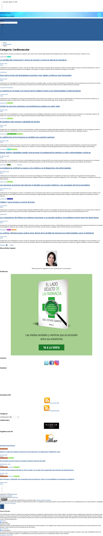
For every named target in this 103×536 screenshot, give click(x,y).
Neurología (13, 229)
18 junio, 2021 (4, 221)
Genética (9, 56)
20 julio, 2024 (3, 455)
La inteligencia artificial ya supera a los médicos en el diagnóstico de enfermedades (35, 168)
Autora (5, 29)
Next (12, 245)
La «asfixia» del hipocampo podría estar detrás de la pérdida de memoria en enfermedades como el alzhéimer (47, 233)
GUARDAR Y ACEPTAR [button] (6, 535)
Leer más (12, 503)
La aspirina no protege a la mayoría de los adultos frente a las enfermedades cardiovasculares (40, 91)
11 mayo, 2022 (4, 94)
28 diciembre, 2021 (5, 464)
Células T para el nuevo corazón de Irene (17, 202)
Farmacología (10, 87)
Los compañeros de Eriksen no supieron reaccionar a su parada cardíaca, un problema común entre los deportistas (49, 218)
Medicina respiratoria (12, 134)
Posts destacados (8, 40)
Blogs (4, 32)
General (9, 164)
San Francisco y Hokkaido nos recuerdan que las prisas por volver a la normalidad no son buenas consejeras (37, 479)
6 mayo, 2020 (3, 482)
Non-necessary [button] (4, 529)
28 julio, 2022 (3, 63)
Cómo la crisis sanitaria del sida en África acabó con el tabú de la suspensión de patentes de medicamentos (37, 470)
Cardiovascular (3, 56)
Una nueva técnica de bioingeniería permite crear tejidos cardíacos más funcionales (35, 75)
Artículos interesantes (7, 446)
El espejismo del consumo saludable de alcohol (20, 122)
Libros (5, 33)
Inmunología (10, 199)
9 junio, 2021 (3, 236)
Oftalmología (14, 164)
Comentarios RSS (54, 411)
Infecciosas (10, 467)
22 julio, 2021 (3, 205)
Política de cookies (11, 38)
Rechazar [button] (7, 503)
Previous (2, 245)
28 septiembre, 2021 (5, 188)
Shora (1, 65)
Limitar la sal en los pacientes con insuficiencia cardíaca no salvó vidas (30, 106)
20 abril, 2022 (3, 110)
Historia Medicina (4, 449)
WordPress (15, 497)
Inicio (4, 27)
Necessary (5, 522)
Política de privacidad (6, 496)
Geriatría (9, 229)
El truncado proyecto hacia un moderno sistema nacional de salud (22, 461)
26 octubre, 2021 (4, 171)
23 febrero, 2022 (4, 156)
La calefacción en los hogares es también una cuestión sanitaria (27, 137)
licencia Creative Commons (43, 500)
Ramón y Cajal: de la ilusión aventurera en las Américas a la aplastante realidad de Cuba (30, 452)
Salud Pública (10, 103)
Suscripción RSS (54, 403)
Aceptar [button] (2, 503)
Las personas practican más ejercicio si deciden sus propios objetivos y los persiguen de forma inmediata (45, 185)
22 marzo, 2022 (4, 141)
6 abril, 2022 (3, 125)
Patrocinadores (10, 37)
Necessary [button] (3, 521)
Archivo (5, 30)
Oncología (19, 164)
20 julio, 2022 (3, 79)
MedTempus (5, 13)
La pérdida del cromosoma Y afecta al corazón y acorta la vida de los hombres (33, 60)
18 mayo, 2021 (4, 473)
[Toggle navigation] (0, 19)
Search (2, 21)
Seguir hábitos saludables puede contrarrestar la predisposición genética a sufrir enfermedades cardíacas (45, 153)
